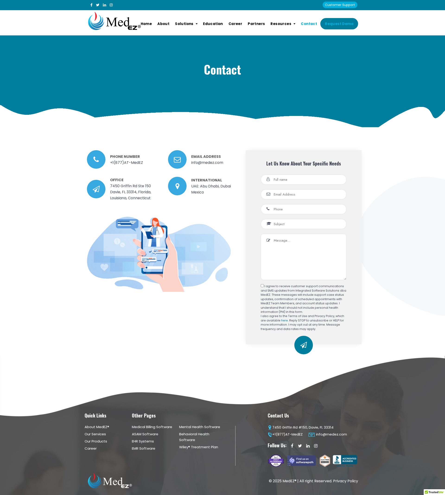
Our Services (95, 434)
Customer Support (340, 5)
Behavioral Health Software (194, 437)
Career (235, 23)
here (284, 320)
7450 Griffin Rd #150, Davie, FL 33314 (303, 427)
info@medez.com (331, 434)
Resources (280, 23)
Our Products (96, 441)
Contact (309, 23)
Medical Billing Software (152, 426)
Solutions (184, 23)
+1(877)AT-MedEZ (287, 434)
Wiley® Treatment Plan (198, 447)
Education (213, 23)
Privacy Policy (345, 481)
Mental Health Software (199, 426)
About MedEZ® (97, 426)
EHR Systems (143, 441)
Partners (256, 23)
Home (146, 23)
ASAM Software (145, 434)
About (163, 23)
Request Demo (339, 23)
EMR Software (143, 448)
